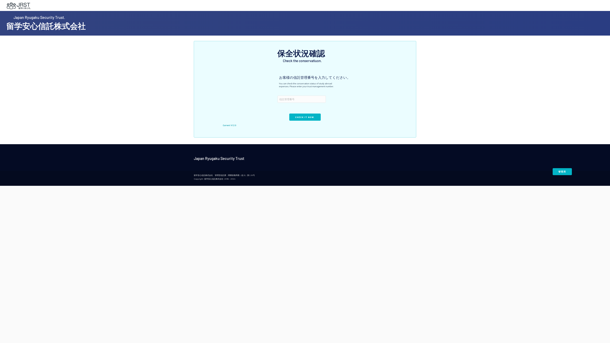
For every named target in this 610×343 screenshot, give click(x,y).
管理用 (562, 171)
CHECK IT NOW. (305, 117)
